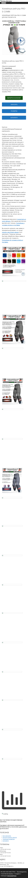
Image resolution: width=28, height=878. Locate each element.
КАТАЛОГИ (14, 117)
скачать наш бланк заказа (10, 232)
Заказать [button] (7, 131)
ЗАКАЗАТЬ (14, 104)
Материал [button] (11, 129)
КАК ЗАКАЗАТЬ (7, 836)
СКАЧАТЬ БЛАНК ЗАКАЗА (10, 837)
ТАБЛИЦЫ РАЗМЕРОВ (9, 839)
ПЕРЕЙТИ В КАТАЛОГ (14, 98)
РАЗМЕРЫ (14, 111)
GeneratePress (11, 875)
